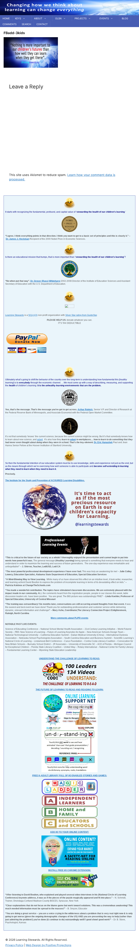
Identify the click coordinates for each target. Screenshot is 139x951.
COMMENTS (9, 24)
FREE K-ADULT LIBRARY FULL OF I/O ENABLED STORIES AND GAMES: (69, 775)
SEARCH (26, 24)
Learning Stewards (14, 315)
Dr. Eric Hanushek (103, 442)
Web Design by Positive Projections (48, 945)
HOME (6, 18)
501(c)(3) (32, 315)
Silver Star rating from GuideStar (81, 315)
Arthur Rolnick (85, 409)
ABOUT (38, 18)
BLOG (125, 18)
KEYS (18, 18)
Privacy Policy (14, 945)
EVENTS (104, 18)
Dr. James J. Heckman (17, 239)
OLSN (58, 18)
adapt (40, 439)
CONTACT (42, 24)
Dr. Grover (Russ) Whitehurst (45, 281)
